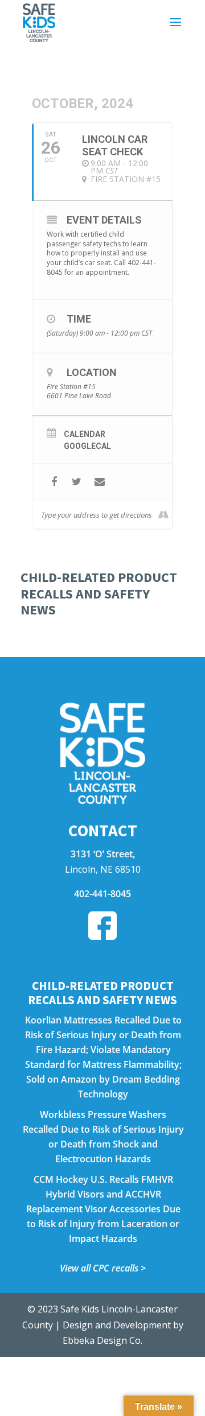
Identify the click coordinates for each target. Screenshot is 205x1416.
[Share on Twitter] (77, 482)
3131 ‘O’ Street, (103, 854)
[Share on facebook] (54, 482)
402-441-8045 (102, 893)
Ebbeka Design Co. (102, 1340)
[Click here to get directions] (163, 515)
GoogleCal (87, 446)
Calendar (84, 434)
